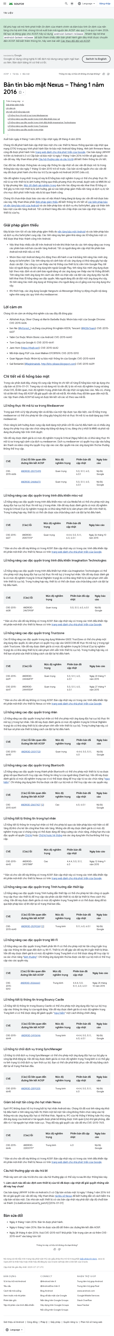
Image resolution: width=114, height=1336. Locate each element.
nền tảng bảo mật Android (71, 231)
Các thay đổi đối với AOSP (75, 41)
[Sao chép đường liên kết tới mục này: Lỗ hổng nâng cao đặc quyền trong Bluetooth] (67, 765)
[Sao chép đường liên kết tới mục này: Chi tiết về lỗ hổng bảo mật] (52, 377)
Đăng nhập (104, 3)
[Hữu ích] (104, 74)
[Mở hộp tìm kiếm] (66, 3)
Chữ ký (28, 835)
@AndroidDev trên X (50, 1286)
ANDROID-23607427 (31, 804)
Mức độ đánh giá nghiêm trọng (40, 185)
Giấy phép (55, 1322)
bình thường (30, 957)
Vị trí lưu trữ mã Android (15, 1281)
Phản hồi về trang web (91, 1322)
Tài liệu (8, 13)
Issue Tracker (83, 1305)
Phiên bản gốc (10, 1300)
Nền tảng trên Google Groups (54, 1300)
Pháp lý (44, 1322)
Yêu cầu (7, 1286)
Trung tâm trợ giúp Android (90, 1281)
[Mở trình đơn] (5, 3)
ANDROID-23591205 (30, 1088)
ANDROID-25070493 (31, 471)
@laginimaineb (32, 364)
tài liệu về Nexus (63, 1196)
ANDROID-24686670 (31, 482)
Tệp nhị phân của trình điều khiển (19, 1305)
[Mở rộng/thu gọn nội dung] (23, 101)
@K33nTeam (88, 328)
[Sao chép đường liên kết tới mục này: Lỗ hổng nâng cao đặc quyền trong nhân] (60, 712)
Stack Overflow (84, 1300)
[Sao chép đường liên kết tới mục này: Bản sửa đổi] (26, 1216)
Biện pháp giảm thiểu (47, 202)
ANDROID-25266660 (30, 983)
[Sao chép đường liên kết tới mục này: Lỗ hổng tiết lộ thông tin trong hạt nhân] (59, 818)
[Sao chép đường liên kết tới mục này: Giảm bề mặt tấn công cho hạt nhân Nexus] (64, 1102)
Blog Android (46, 1290)
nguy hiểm (59, 1013)
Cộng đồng (32, 1322)
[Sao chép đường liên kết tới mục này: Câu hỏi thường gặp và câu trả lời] (51, 1171)
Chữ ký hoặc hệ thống (50, 835)
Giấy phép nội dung (88, 1259)
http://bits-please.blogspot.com (58, 364)
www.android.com (86, 1290)
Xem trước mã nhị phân (15, 1295)
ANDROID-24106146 (31, 1035)
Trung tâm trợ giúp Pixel (88, 1286)
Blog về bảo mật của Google (53, 1295)
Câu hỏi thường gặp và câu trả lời (56, 159)
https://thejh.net (30, 347)
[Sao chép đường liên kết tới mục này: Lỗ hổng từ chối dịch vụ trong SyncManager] (65, 1049)
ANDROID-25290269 (31, 926)
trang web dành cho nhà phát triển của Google (60, 152)
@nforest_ (24, 328)
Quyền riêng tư (70, 1322)
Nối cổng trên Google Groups (54, 1309)
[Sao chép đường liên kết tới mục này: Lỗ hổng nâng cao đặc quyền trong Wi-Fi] (61, 940)
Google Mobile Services (88, 1295)
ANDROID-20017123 (31, 751)
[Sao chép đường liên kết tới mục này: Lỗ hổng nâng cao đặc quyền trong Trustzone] (67, 633)
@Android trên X (48, 1281)
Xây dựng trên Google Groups (54, 1305)
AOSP (6, 74)
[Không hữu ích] (108, 74)
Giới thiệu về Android (14, 1322)
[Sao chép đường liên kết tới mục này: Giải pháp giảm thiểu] (42, 225)
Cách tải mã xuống (12, 1290)
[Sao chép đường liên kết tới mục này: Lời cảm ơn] (25, 307)
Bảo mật (26, 74)
